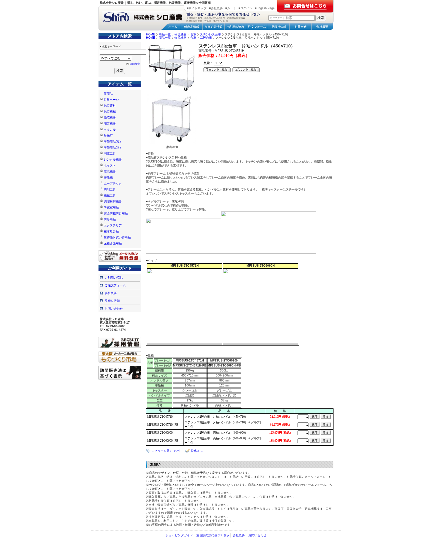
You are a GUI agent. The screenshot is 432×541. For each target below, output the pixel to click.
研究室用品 (111, 207)
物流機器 (110, 117)
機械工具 (110, 195)
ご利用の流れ (114, 277)
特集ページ (111, 99)
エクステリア (113, 225)
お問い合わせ (114, 308)
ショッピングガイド (179, 535)
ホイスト (110, 165)
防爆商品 (110, 219)
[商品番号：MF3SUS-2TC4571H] (172, 92)
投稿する (197, 451)
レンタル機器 (113, 159)
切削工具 (110, 189)
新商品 (108, 93)
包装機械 (110, 111)
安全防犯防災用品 (116, 213)
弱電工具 (110, 153)
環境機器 (110, 171)
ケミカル (110, 129)
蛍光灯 (108, 135)
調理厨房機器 (113, 201)
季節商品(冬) (112, 147)
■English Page (265, 8)
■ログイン (245, 8)
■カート (230, 8)
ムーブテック (113, 183)
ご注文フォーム (115, 285)
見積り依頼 (112, 301)
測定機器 (110, 123)
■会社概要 (216, 8)
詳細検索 (135, 63)
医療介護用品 (113, 243)
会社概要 (111, 293)
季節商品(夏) (112, 141)
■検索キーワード (110, 46)
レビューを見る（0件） (167, 451)
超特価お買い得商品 (117, 237)
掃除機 (108, 177)
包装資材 (110, 105)
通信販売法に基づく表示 (212, 535)
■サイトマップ (196, 8)
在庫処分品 (111, 231)
